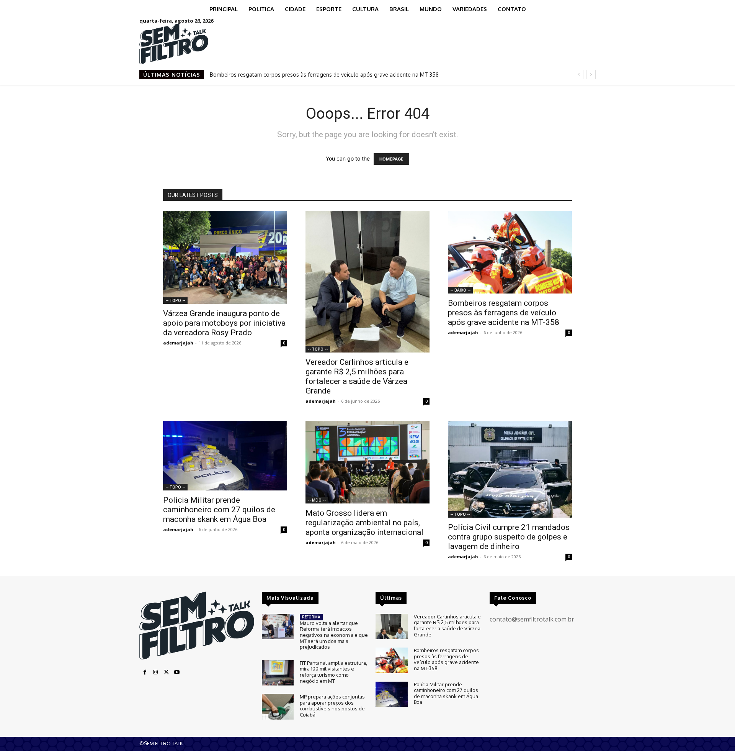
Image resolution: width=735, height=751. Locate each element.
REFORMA (311, 617)
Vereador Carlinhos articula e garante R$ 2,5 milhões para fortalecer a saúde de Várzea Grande (356, 376)
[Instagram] (155, 672)
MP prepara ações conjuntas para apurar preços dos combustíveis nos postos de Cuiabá (332, 706)
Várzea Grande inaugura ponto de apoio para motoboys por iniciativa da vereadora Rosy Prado (224, 323)
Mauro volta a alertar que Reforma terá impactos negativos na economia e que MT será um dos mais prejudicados (334, 635)
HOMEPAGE (391, 159)
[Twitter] (166, 672)
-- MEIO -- (317, 500)
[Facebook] (144, 672)
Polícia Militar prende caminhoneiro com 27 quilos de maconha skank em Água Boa (219, 509)
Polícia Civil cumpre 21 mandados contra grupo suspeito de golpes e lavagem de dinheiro (509, 537)
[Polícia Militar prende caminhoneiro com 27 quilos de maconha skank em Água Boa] (225, 455)
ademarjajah (178, 343)
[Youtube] (177, 672)
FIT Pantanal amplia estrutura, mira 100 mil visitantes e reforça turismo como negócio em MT (333, 672)
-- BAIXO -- (460, 290)
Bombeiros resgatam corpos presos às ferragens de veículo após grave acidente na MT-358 (324, 74)
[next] (591, 74)
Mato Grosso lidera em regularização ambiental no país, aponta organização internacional (364, 522)
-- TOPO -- (175, 300)
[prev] (578, 74)
